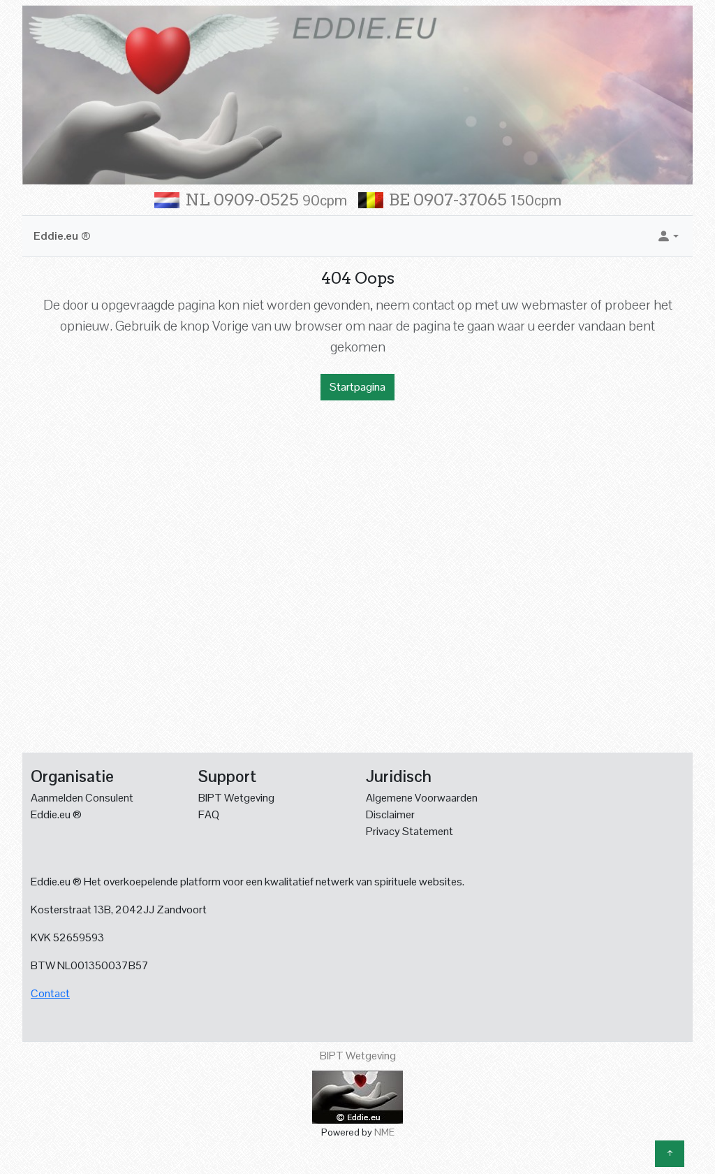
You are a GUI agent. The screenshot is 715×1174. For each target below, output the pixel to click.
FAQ (208, 814)
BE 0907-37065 (475, 200)
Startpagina (357, 386)
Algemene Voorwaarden (422, 797)
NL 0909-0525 (266, 200)
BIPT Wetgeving (236, 797)
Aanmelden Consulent (82, 797)
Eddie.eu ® (62, 236)
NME (384, 1132)
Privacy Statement (409, 831)
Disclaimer (390, 814)
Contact (50, 993)
